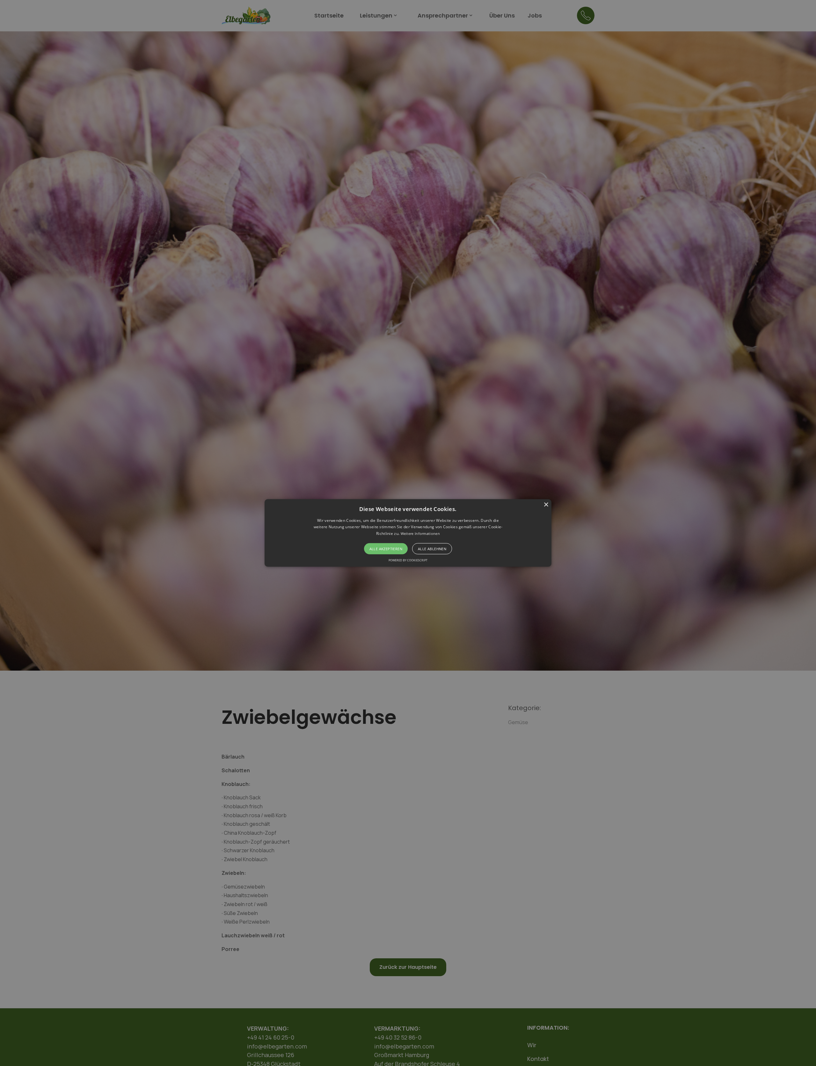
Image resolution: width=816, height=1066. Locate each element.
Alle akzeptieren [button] (385, 548)
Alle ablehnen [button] (432, 548)
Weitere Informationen (420, 533)
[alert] (408, 533)
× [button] (545, 504)
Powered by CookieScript (408, 560)
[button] (408, 533)
